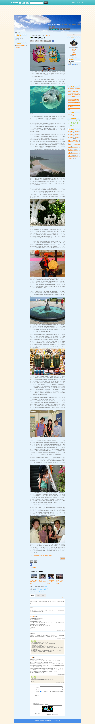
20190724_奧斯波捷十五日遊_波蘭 (33, 582)
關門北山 (77, 122)
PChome (78, 2)
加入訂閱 (18, 47)
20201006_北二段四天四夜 (73, 93)
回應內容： (37, 695)
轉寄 (46, 586)
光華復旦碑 (70, 123)
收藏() (43, 595)
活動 (19, 32)
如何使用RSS (23, 45)
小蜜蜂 (34, 567)
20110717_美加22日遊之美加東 (42, 581)
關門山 (74, 123)
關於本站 (74, 49)
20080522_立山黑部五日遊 (40, 589)
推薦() (38, 595)
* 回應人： (37, 687)
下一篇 (49, 35)
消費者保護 (42, 720)
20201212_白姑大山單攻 (73, 91)
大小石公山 (71, 125)
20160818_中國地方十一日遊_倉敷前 (50, 582)
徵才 (60, 720)
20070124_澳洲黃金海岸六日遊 (41, 591)
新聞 (73, 2)
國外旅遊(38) (70, 115)
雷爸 (31, 657)
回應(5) (32, 595)
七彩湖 (69, 120)
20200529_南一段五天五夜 (73, 99)
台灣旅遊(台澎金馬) (37, 588)
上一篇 (45, 35)
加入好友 (74, 54)
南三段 (72, 122)
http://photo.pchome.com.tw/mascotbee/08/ (43, 555)
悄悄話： (38, 691)
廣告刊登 (37, 720)
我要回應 (63, 597)
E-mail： (38, 689)
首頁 (16, 32)
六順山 (76, 120)
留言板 (73, 50)
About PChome (55, 720)
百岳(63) (69, 114)
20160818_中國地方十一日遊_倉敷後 (59, 582)
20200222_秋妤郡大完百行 (73, 100)
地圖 (74, 52)
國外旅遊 (48, 588)
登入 (83, 2)
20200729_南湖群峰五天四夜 (74, 94)
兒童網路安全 (48, 720)
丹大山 (72, 120)
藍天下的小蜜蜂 (54, 24)
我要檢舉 (63, 558)
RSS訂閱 (18, 45)
